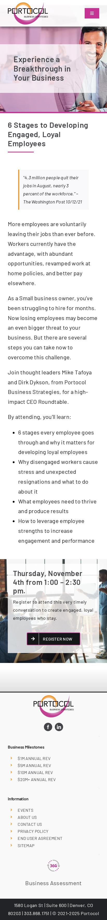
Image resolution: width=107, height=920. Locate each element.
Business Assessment (53, 882)
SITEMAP (26, 845)
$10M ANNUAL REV (35, 772)
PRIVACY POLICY (33, 831)
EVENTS (25, 810)
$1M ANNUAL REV (34, 758)
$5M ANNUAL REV (34, 765)
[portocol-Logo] (28, 4)
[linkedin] (59, 727)
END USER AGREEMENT (40, 838)
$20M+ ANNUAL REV (37, 779)
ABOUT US (27, 817)
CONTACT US (30, 824)
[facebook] (48, 727)
